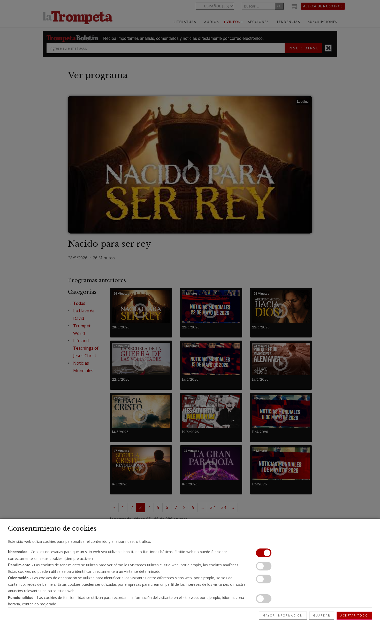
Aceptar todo (354, 615)
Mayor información (283, 615)
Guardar (322, 615)
